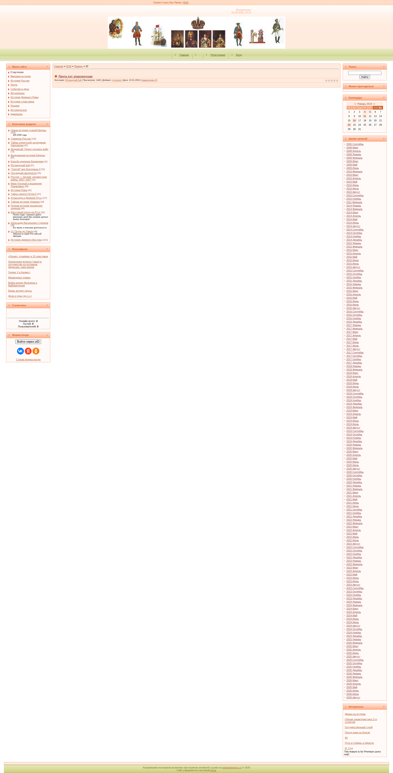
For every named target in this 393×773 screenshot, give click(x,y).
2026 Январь (353, 673)
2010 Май (351, 181)
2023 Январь (353, 560)
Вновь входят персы (20, 290)
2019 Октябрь (354, 434)
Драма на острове (355, 714)
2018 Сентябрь (355, 393)
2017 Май (351, 338)
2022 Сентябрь (355, 547)
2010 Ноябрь (353, 198)
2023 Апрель (353, 571)
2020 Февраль (354, 448)
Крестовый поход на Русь (25, 212)
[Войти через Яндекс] (28, 351)
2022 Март (352, 526)
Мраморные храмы (19, 277)
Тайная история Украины (25, 201)
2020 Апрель (353, 455)
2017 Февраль (354, 328)
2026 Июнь (352, 690)
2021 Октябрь (354, 509)
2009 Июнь (352, 168)
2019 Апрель (353, 414)
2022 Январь (353, 519)
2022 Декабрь (354, 557)
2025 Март (352, 646)
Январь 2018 (364, 103)
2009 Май (351, 164)
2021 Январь (353, 485)
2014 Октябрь (354, 233)
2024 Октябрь (354, 629)
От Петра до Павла (22, 231)
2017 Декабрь (354, 362)
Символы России (21, 138)
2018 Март (352, 373)
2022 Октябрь (354, 550)
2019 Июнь (352, 420)
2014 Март (352, 212)
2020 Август (353, 468)
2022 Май (351, 533)
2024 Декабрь (354, 636)
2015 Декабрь (354, 280)
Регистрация (218, 55)
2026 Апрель (353, 683)
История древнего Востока (26, 239)
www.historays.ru (232, 767)
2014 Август (353, 226)
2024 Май (351, 615)
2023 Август (353, 584)
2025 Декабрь (354, 670)
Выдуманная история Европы (28, 155)
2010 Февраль (354, 171)
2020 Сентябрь (355, 472)
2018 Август (353, 390)
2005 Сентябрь (355, 144)
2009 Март (352, 161)
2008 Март (352, 147)
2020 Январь (353, 444)
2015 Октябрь (354, 274)
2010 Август (353, 192)
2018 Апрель (353, 376)
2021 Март (352, 492)
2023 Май (351, 574)
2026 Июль (352, 694)
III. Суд (349, 748)
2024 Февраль (354, 605)
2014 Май (351, 219)
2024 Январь (353, 601)
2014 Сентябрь (355, 229)
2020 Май (351, 458)
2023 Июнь (352, 578)
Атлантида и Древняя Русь (26, 197)
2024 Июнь (352, 618)
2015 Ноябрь (353, 277)
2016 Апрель (353, 294)
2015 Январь (353, 243)
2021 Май (351, 499)
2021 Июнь (352, 502)
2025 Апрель (353, 649)
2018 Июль (352, 386)
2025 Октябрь (354, 663)
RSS (185, 2)
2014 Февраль (354, 209)
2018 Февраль (354, 369)
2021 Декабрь (354, 516)
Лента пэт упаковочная (75, 76)
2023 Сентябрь (355, 588)
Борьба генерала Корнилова (27, 161)
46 (346, 737)
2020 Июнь (352, 461)
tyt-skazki (116, 80)
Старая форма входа (28, 359)
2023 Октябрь (354, 591)
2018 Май (351, 379)
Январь (78, 66)
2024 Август (353, 625)
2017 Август (353, 349)
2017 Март (352, 332)
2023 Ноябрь (353, 595)
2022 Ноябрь (353, 554)
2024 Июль (352, 622)
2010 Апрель (353, 178)
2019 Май (351, 417)
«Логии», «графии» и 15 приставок (28, 256)
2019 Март (352, 410)
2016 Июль (352, 304)
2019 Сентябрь (355, 431)
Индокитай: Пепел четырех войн (29, 149)
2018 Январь (353, 366)
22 (349, 124)
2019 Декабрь (354, 441)
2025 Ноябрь (353, 666)
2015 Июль (352, 263)
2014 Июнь (352, 222)
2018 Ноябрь (353, 400)
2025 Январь (353, 639)
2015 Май (351, 256)
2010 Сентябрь (355, 195)
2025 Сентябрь (355, 659)
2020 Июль (352, 465)
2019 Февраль (354, 407)
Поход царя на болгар (357, 732)
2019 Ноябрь (353, 437)
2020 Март (352, 451)
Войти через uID (28, 341)
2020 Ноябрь (353, 478)
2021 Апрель (353, 496)
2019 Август (353, 427)
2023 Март (352, 567)
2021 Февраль (354, 489)
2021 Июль (352, 506)
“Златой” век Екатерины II (25, 169)
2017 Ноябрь (353, 359)
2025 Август (353, 656)
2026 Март (352, 680)
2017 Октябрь (354, 356)
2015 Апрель (353, 253)
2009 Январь (353, 154)
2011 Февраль (354, 202)
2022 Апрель (353, 530)
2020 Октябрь (354, 475)
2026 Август (353, 697)
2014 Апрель (353, 215)
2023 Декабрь (354, 598)
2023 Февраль (354, 564)
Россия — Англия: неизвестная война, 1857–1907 (29, 178)
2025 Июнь (352, 653)
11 (364, 116)
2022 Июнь (352, 537)
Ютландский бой (20, 165)
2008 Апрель (353, 151)
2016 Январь (353, 284)
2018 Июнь (352, 383)
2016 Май (351, 297)
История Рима (19, 190)
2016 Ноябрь (353, 318)
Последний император (24, 173)
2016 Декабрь (354, 321)
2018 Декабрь (354, 403)
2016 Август (353, 308)
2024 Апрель (353, 612)
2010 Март (352, 174)
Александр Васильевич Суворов (29, 223)
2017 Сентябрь (355, 352)
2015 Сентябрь (355, 270)
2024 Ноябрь (353, 632)
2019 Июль (352, 424)
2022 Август (353, 543)
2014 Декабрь (354, 239)
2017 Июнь (352, 342)
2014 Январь (353, 205)
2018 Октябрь (354, 396)
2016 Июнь (352, 301)
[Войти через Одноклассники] (36, 351)
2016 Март (352, 291)
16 (354, 120)
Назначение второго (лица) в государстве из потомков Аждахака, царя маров (25, 264)
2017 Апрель (353, 335)
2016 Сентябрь (355, 311)
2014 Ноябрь (353, 236)
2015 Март (352, 250)
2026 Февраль (354, 677)
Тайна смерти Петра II (24, 194)
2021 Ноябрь (353, 513)
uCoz (213, 770)
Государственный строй (359, 727)
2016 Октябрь (354, 315)
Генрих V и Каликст (19, 272)
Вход (239, 55)
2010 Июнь (352, 185)
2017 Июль (352, 345)
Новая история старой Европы (28, 130)
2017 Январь (353, 325)
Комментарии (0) (149, 80)
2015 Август (353, 267)
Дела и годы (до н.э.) (20, 296)
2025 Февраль (354, 642)
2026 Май (351, 687)
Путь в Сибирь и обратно (359, 743)
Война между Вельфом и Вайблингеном (22, 284)
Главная (184, 55)
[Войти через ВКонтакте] (20, 351)
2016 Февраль (354, 287)
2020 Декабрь (354, 482)
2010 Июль (352, 188)
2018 (68, 66)
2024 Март (352, 608)
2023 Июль (352, 581)
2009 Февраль (354, 157)
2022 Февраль (354, 523)
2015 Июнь (352, 260)
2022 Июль (352, 540)
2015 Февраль (354, 246)
